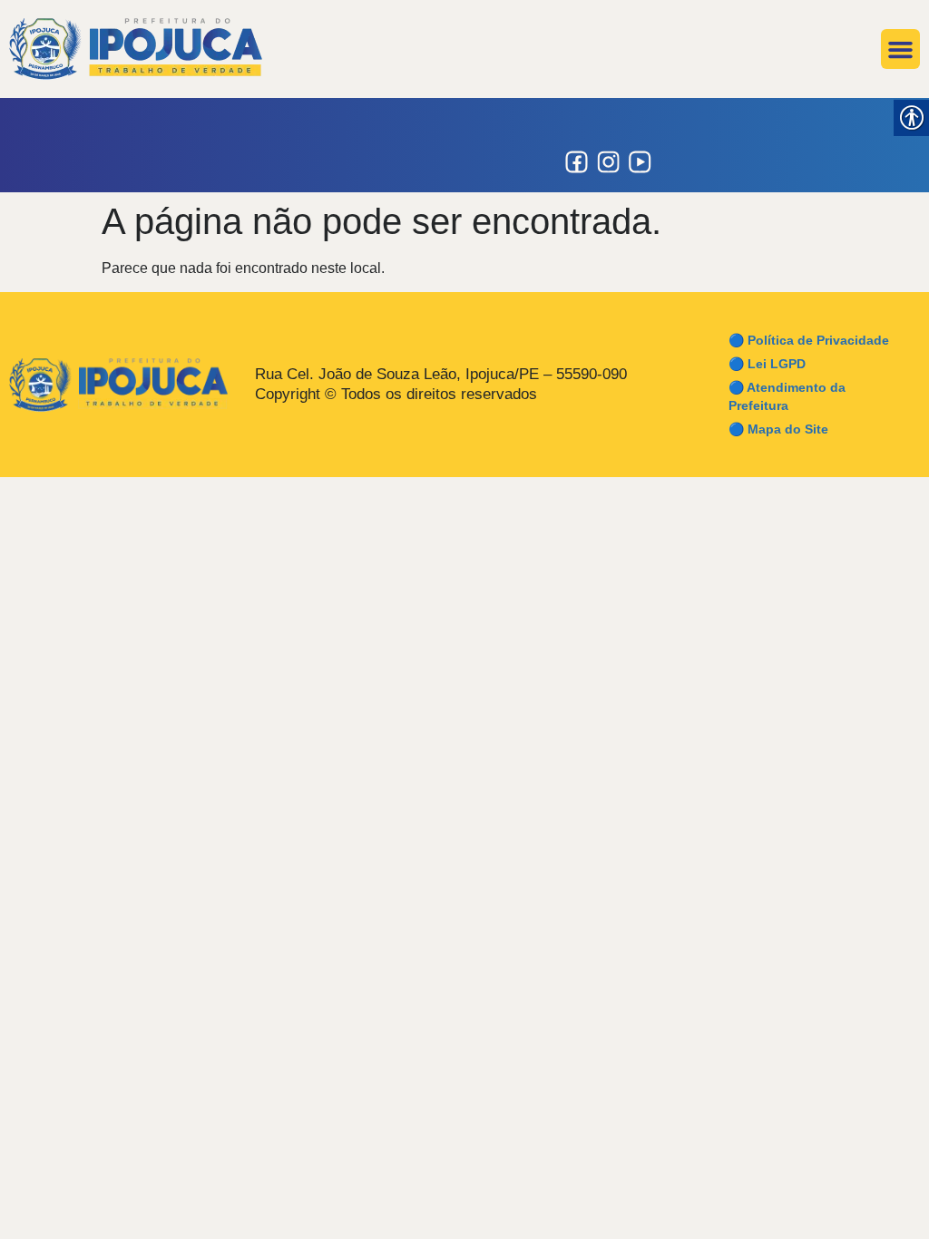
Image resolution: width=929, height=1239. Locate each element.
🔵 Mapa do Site (778, 429)
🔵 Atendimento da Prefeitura (787, 396)
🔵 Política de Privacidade (809, 340)
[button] (901, 49)
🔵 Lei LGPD (767, 363)
